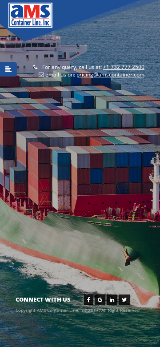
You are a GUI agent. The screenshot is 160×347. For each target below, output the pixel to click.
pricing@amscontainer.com (110, 74)
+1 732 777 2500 (123, 67)
